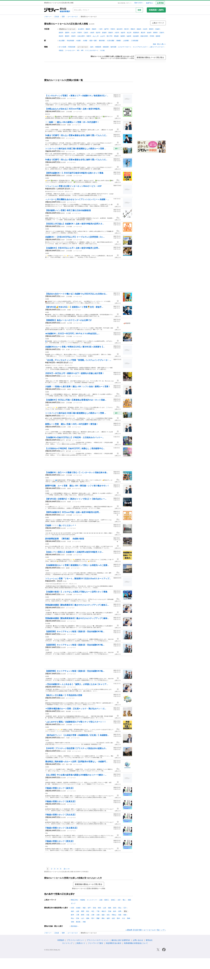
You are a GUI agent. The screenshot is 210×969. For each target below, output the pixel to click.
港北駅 (69, 376)
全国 (72, 908)
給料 (46, 700)
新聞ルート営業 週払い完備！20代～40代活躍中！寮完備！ (71, 424)
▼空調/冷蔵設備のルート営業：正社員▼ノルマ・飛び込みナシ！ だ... (75, 709)
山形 (104, 908)
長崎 (128, 918)
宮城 (94, 908)
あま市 (102, 36)
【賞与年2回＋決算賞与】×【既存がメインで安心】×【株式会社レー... (75, 499)
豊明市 (155, 32)
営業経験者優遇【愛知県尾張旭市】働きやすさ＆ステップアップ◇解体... (77, 618)
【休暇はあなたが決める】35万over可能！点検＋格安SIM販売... (73, 109)
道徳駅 (69, 309)
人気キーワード (158, 23)
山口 (82, 918)
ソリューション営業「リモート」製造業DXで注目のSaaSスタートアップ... (78, 578)
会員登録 (160, 3)
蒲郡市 (67, 32)
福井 (72, 911)
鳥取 (119, 915)
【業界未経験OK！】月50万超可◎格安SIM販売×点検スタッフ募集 (74, 173)
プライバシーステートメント (98, 940)
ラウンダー (48, 325)
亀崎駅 (68, 568)
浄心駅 (69, 541)
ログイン (149, 3)
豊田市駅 (102, 40)
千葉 (97, 911)
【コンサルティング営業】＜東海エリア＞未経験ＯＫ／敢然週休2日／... (76, 96)
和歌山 (114, 915)
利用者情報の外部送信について (136, 943)
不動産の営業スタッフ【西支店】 (59, 841)
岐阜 (72, 915)
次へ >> (67, 869)
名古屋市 (81, 29)
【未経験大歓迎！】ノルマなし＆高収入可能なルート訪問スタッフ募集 (76, 592)
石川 (124, 908)
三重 (77, 915)
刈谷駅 (78, 40)
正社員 (56, 16)
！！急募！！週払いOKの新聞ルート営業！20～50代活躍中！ (72, 122)
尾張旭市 (136, 32)
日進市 (161, 32)
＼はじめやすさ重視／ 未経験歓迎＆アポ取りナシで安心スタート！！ (75, 722)
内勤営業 (98, 47)
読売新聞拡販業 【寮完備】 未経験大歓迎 (64, 539)
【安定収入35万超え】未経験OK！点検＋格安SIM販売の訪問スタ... (74, 224)
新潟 (114, 908)
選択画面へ (74, 926)
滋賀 (103, 915)
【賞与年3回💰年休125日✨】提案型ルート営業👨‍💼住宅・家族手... (74, 307)
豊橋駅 (118, 40)
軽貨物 (82, 900)
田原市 (61, 36)
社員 (46, 753)
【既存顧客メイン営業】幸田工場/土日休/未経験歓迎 (68, 210)
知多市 (123, 32)
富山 (119, 908)
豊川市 (126, 29)
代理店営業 (71, 47)
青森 (84, 908)
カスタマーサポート (124, 47)
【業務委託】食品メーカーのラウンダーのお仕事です (68, 320)
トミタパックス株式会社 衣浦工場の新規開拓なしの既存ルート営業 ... (75, 149)
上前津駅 (126, 40)
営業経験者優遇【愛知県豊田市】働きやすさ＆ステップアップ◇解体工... (77, 605)
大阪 (87, 915)
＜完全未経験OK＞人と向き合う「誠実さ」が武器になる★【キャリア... (76, 684)
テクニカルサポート (91, 50)
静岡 (82, 915)
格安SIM (47, 114)
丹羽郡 (152, 36)
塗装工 (113, 900)
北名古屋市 (81, 36)
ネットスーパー (92, 900)
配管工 (107, 900)
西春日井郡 (144, 36)
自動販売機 (48, 530)
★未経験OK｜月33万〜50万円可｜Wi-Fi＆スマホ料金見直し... (72, 333)
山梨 (77, 911)
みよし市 (96, 36)
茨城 (109, 911)
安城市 (157, 29)
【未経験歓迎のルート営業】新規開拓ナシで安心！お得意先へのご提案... (77, 565)
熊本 (118, 918)
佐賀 (113, 918)
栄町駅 (69, 389)
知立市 (129, 32)
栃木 (114, 911)
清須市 (73, 36)
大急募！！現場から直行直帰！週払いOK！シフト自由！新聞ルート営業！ (77, 386)
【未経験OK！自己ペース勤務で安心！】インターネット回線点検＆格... (76, 472)
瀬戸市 (106, 29)
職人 (124, 900)
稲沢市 (98, 32)
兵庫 (92, 915)
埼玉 (92, 911)
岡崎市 (94, 29)
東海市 (110, 32)
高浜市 (143, 32)
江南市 (86, 32)
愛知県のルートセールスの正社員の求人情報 (66, 24)
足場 (100, 900)
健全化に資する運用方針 (120, 940)
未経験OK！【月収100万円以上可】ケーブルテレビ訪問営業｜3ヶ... (75, 237)
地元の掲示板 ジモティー (124, 3)
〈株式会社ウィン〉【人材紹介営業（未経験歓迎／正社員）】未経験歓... (77, 735)
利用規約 (60, 940)
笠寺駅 (69, 751)
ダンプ (73, 903)
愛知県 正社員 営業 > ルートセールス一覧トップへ (146, 930)
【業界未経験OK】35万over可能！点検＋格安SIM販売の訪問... (72, 512)
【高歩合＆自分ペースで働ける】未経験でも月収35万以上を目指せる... (76, 294)
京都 (97, 915)
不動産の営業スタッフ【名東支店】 (60, 801)
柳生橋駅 (68, 711)
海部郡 (122, 36)
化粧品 (61, 50)
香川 (92, 918)
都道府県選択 (65, 11)
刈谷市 (145, 29)
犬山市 (73, 32)
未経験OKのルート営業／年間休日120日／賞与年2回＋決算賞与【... (75, 347)
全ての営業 (62, 47)
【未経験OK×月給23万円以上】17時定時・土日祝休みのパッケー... (74, 437)
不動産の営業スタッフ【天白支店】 (60, 815)
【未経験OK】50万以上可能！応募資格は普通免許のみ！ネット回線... (75, 400)
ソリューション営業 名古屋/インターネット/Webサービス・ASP (73, 186)
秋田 (99, 908)
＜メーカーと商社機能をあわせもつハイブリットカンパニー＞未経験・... (77, 199)
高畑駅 (69, 124)
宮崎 (72, 922)
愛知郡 (116, 36)
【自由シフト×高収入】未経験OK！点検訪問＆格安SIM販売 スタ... (74, 552)
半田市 (112, 29)
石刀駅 (68, 349)
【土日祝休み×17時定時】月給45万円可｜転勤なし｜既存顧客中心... (75, 448)
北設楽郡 (136, 36)
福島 (109, 908)
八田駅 (69, 427)
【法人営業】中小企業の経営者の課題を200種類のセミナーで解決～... (75, 775)
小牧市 (92, 32)
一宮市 (100, 29)
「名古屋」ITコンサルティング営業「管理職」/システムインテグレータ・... (78, 360)
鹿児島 (78, 922)
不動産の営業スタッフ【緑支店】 (59, 788)
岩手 (89, 908)
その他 (102, 50)
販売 (91, 47)
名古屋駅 (62, 40)
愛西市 (67, 36)
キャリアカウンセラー (140, 47)
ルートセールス (73, 16)
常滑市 (79, 32)
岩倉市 (149, 32)
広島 (77, 918)
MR (82, 50)
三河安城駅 (69, 111)
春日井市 (119, 29)
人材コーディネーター (156, 47)
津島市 (133, 29)
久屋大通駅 (110, 40)
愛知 (59, 98)
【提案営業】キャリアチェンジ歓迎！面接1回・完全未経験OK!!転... (74, 631)
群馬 (119, 911)
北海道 (78, 908)
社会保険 (47, 610)
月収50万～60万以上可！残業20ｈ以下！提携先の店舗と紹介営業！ (74, 373)
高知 (103, 918)
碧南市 (139, 29)
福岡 (108, 918)
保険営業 (106, 47)
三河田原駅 (134, 40)
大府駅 (85, 40)
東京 (87, 911)
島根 (124, 915)
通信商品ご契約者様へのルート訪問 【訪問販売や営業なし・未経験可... (76, 762)
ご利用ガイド (80, 943)
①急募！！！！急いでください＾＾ (60, 525)
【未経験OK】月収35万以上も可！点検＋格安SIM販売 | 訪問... (72, 248)
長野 (82, 911)
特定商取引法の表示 (113, 943)
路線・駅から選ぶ (159, 44)
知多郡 (129, 36)
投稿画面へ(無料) (156, 10)
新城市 (104, 32)
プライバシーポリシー (75, 940)
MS (78, 50)
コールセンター (70, 50)
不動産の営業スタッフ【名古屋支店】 (61, 828)
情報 (46, 793)
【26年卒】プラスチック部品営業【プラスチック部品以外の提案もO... (76, 748)
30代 (46, 378)
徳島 (87, 918)
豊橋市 (88, 29)
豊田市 (151, 29)
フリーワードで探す (95, 943)
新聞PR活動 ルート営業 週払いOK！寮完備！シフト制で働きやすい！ (77, 486)
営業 (63, 16)
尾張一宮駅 (93, 40)
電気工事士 (74, 900)
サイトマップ (67, 943)
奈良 (108, 915)
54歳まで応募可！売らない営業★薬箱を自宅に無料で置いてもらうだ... (76, 135)
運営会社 (149, 940)
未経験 (47, 100)
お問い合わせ (138, 940)
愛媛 (97, 918)
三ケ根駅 (68, 213)
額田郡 (158, 36)
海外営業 (113, 47)
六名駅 (68, 737)
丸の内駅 (69, 323)
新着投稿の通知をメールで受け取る (150, 57)
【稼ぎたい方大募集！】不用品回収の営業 (63, 695)
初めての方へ (138, 3)
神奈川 (104, 911)
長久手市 (109, 36)
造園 (129, 900)
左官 (119, 900)
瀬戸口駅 (68, 440)
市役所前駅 (70, 40)
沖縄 (84, 922)
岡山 (72, 918)
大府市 (117, 32)
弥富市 (89, 36)
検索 (139, 10)
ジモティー (48, 16)
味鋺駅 (69, 501)
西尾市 (61, 32)
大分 (123, 918)
